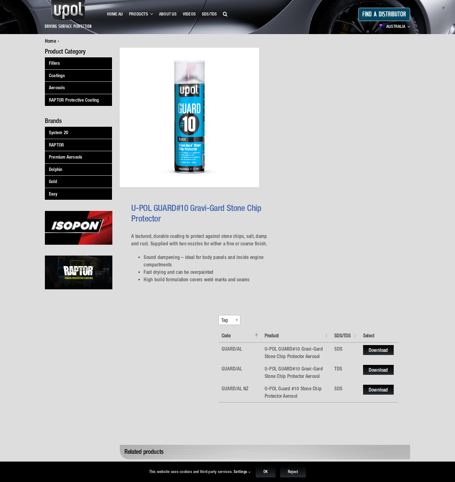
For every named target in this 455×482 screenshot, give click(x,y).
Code (226, 335)
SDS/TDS (342, 335)
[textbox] (226, 320)
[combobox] (229, 320)
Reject (293, 471)
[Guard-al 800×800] (189, 117)
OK (265, 471)
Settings (241, 471)
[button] (225, 14)
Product (272, 335)
